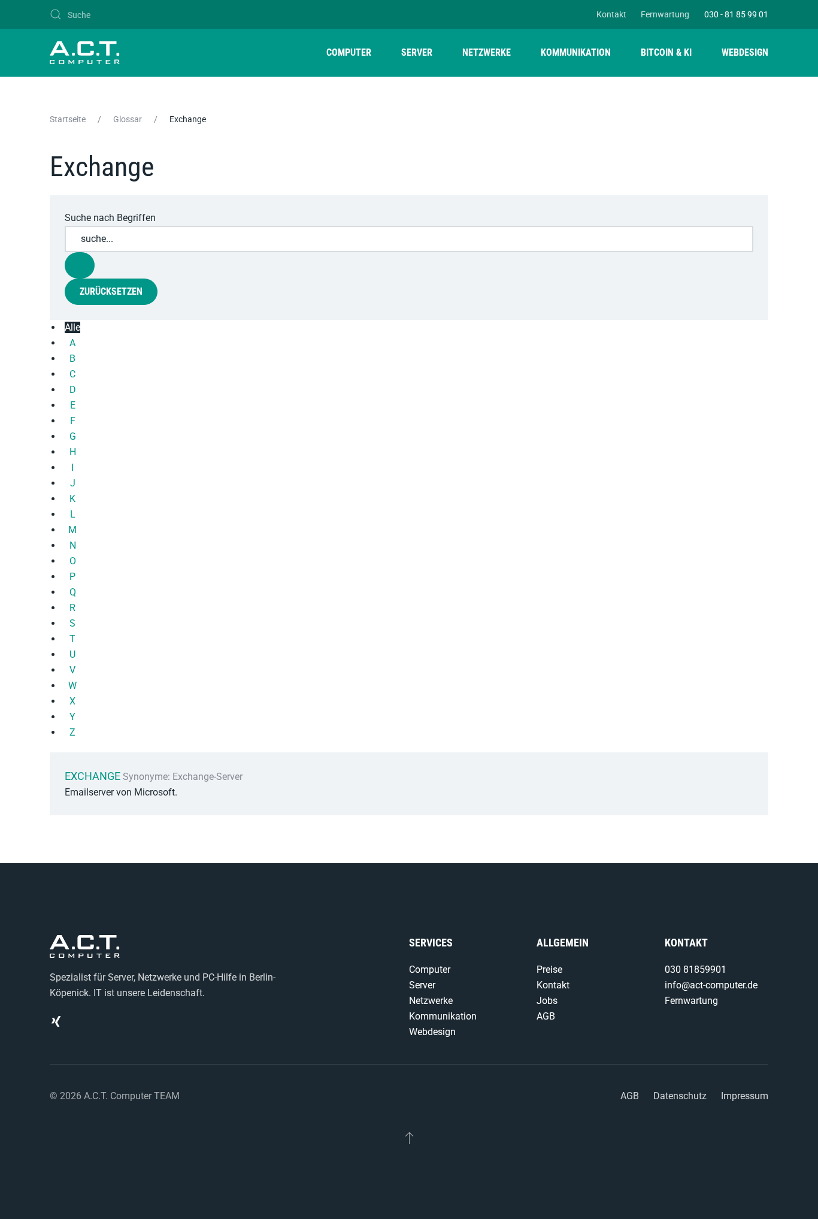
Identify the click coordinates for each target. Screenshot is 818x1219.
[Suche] (80, 265)
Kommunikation (443, 1016)
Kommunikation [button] (576, 52)
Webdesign (432, 1031)
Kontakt (611, 14)
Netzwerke (431, 1000)
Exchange (92, 776)
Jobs (547, 1000)
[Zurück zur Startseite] (85, 53)
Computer (429, 969)
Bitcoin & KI (666, 52)
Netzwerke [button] (486, 52)
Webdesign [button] (745, 52)
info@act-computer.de (711, 985)
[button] (409, 1137)
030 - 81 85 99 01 (736, 14)
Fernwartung (665, 14)
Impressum (744, 1096)
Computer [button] (348, 52)
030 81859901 (695, 969)
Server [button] (416, 52)
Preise (549, 969)
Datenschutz (680, 1096)
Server (422, 985)
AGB (546, 1016)
